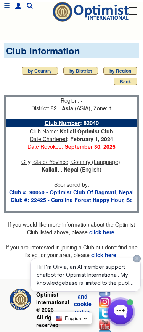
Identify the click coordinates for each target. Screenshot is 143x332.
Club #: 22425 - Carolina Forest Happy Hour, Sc (72, 199)
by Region (120, 70)
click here (101, 232)
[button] (16, 6)
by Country (40, 70)
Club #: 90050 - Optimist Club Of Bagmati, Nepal (71, 192)
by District (80, 70)
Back (125, 81)
